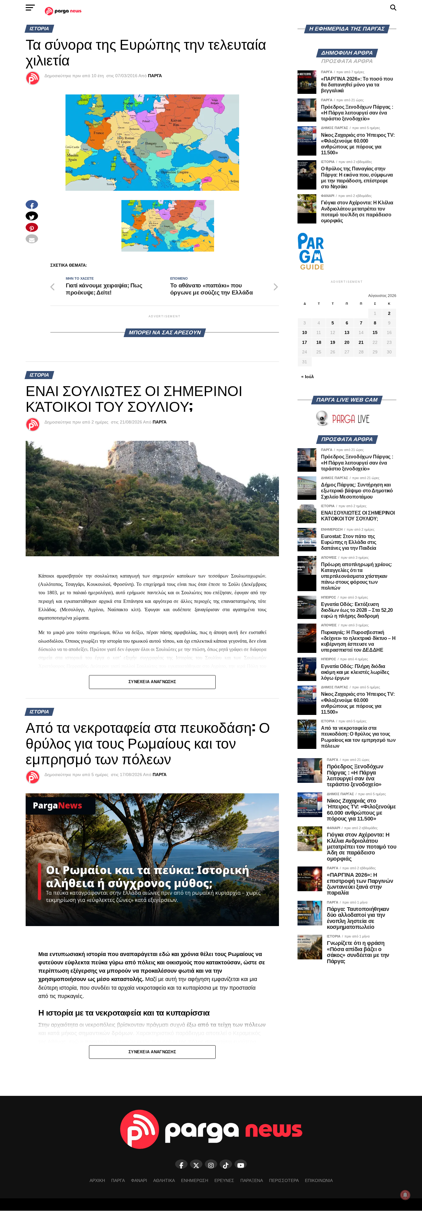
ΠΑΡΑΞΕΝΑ (251, 1180)
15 (375, 332)
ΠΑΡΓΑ (155, 75)
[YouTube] (240, 1164)
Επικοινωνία (319, 1180)
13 (346, 332)
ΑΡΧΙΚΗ (97, 1180)
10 (304, 332)
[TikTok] (226, 1164)
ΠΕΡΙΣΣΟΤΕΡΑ (284, 1180)
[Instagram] (211, 1164)
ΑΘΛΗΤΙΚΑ (164, 1180)
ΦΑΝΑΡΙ (139, 1180)
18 (318, 342)
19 (332, 342)
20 (346, 342)
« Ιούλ (307, 376)
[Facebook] (181, 1164)
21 (361, 342)
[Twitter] (196, 1164)
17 (304, 342)
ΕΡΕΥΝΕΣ (224, 1180)
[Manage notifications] (405, 1195)
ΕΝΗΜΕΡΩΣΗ (194, 1180)
